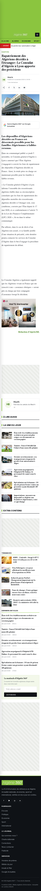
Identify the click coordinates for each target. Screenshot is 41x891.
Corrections (6, 843)
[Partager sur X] (14, 87)
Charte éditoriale (8, 839)
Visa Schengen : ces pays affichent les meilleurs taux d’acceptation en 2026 (23, 570)
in (20, 800)
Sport (37, 41)
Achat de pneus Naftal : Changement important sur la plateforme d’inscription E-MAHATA (23, 581)
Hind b (10, 77)
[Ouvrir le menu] (37, 35)
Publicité (5, 851)
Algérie (15, 41)
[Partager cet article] (4, 87)
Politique (5, 814)
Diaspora (5, 52)
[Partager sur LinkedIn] (19, 87)
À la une (5, 41)
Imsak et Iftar (7, 868)
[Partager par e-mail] (24, 87)
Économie (26, 41)
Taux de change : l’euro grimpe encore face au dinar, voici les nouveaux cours (25, 592)
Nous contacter (8, 847)
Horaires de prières (9, 860)
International (6, 826)
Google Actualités (8, 872)
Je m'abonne (11, 695)
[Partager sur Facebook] (9, 87)
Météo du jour (7, 864)
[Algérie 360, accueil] (20, 34)
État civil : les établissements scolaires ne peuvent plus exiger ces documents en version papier (19, 618)
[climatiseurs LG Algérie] (20, 313)
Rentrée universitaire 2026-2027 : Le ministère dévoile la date (25, 602)
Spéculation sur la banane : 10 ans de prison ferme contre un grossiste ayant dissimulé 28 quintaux (20, 665)
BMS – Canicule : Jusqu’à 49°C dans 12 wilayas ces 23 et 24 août (26, 560)
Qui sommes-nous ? (9, 835)
